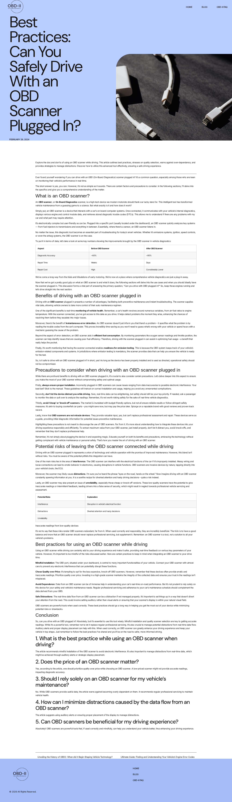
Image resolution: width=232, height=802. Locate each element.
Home (189, 7)
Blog (204, 7)
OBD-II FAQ (222, 7)
